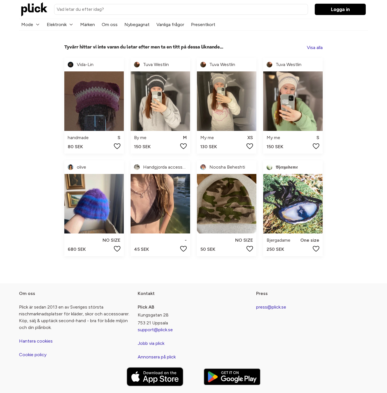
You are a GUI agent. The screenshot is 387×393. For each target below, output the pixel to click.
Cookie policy (32, 354)
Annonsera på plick (157, 357)
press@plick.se (271, 307)
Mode (27, 24)
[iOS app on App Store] (155, 376)
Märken (87, 24)
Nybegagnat (137, 24)
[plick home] (34, 9)
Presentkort (203, 24)
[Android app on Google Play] (232, 376)
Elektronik (57, 24)
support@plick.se (155, 329)
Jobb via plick (151, 343)
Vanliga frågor (170, 24)
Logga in (340, 9)
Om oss (110, 24)
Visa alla (315, 47)
